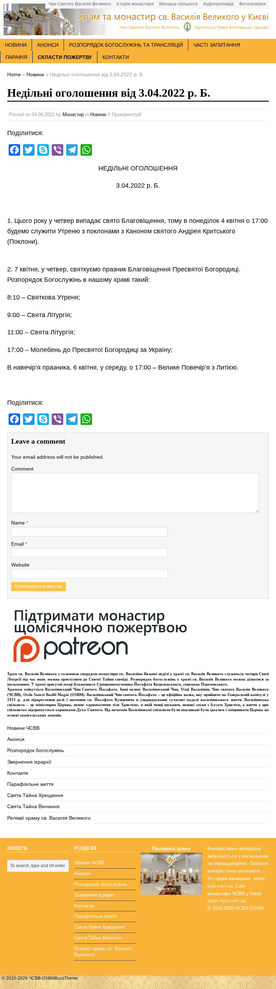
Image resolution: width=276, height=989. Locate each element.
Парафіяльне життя (30, 784)
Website (20, 565)
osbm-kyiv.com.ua (226, 900)
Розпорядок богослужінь (35, 750)
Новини (98, 114)
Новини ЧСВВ (23, 728)
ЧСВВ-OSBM (249, 908)
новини (16, 45)
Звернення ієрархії (29, 762)
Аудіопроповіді (218, 3)
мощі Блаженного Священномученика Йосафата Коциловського (122, 684)
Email (18, 544)
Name (18, 523)
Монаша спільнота (178, 3)
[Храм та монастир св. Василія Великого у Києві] (138, 31)
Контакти (115, 57)
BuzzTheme (66, 978)
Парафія (16, 57)
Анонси (15, 739)
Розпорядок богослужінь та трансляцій (126, 45)
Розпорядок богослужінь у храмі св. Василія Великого (181, 679)
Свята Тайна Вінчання (33, 806)
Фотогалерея (252, 3)
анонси (48, 45)
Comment (22, 469)
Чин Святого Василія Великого (80, 3)
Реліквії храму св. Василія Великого (49, 818)
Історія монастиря (135, 3)
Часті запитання (216, 45)
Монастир (73, 114)
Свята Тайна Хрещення (35, 795)
